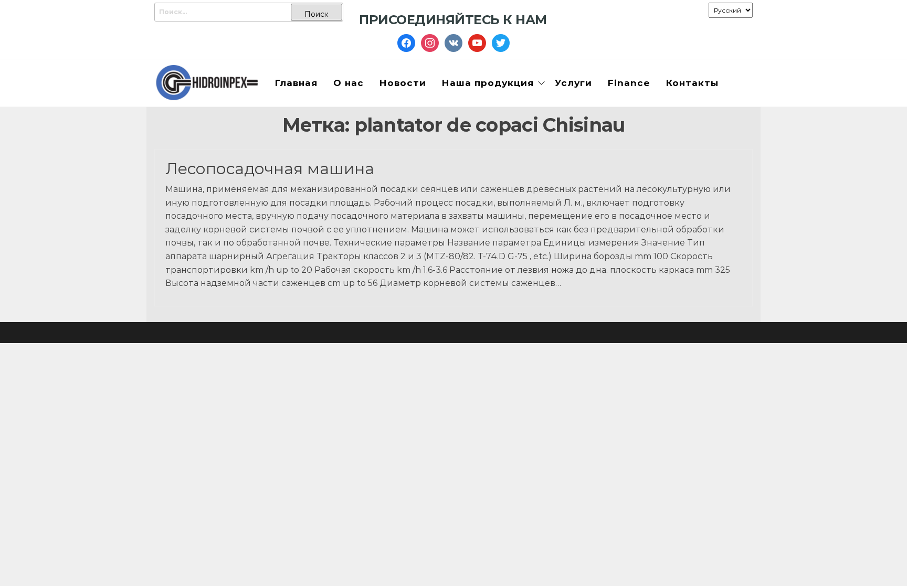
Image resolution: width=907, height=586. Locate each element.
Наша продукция (488, 83)
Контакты (692, 83)
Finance (629, 83)
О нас (348, 83)
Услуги (573, 83)
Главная (296, 83)
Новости (402, 83)
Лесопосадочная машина (269, 168)
